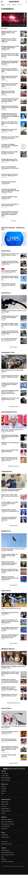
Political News (4, 773)
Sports (20, 4)
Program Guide (4, 804)
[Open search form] (26, 1)
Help (2, 857)
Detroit (2, 4)
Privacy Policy (4, 834)
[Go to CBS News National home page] (14, 1)
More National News (13, 525)
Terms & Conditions (6, 810)
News (8, 4)
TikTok (2, 793)
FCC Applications (5, 826)
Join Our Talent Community (7, 854)
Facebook (3, 788)
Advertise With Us (5, 808)
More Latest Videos (14, 763)
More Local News (13, 347)
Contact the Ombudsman (7, 861)
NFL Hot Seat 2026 (5, 777)
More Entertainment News (13, 466)
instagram (3, 791)
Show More (13, 220)
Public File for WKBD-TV (7, 821)
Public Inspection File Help (7, 824)
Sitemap (3, 813)
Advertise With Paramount (7, 852)
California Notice (5, 837)
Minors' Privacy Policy (6, 843)
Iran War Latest (4, 775)
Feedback (3, 859)
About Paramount (5, 850)
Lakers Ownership (5, 780)
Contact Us (4, 806)
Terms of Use (4, 841)
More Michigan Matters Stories (13, 702)
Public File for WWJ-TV (6, 819)
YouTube (3, 786)
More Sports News (13, 643)
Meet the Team (4, 801)
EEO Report (4, 828)
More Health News (13, 585)
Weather (14, 4)
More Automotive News (13, 406)
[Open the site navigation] (5, 1)
